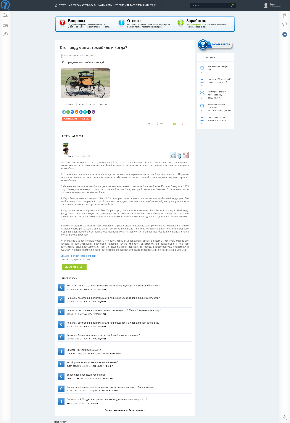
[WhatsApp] (68, 112)
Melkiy (79, 56)
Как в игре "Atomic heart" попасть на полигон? (219, 80)
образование (94, 403)
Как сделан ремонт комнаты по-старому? (218, 118)
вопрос (81, 104)
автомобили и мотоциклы (97, 5)
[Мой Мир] (81, 112)
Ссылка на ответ (70, 255)
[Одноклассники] (76, 112)
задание (103, 104)
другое (114, 391)
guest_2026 (72, 366)
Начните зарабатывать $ (197, 25)
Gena (70, 156)
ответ (92, 104)
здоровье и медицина (102, 366)
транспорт (69, 104)
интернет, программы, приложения (104, 354)
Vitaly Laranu (73, 391)
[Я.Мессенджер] (85, 112)
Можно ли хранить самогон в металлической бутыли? (219, 107)
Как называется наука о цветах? (219, 68)
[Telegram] (64, 112)
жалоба (86, 260)
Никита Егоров (74, 378)
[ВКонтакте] (72, 112)
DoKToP (70, 354)
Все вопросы (88, 255)
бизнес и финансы (104, 378)
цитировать (76, 260)
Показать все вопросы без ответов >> (125, 410)
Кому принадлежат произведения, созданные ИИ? (217, 95)
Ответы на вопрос (69, 5)
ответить (65, 260)
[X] (89, 112)
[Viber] (93, 112)
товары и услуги (102, 391)
